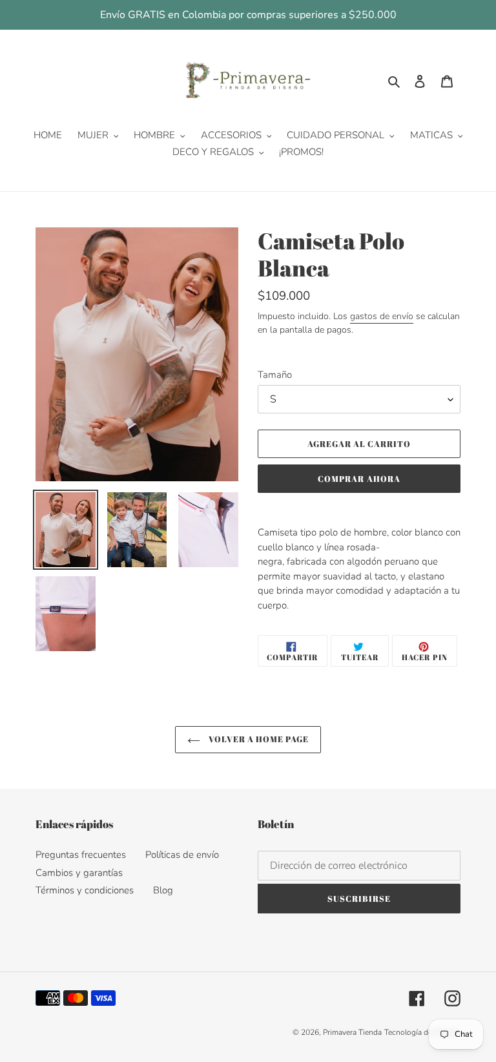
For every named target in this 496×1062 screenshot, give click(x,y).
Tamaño (275, 374)
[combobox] (359, 568)
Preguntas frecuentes (81, 854)
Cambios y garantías (79, 872)
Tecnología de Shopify (422, 1032)
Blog (163, 890)
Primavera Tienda (352, 1032)
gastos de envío (381, 316)
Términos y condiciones (85, 890)
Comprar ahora (359, 478)
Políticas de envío (182, 854)
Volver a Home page (258, 739)
